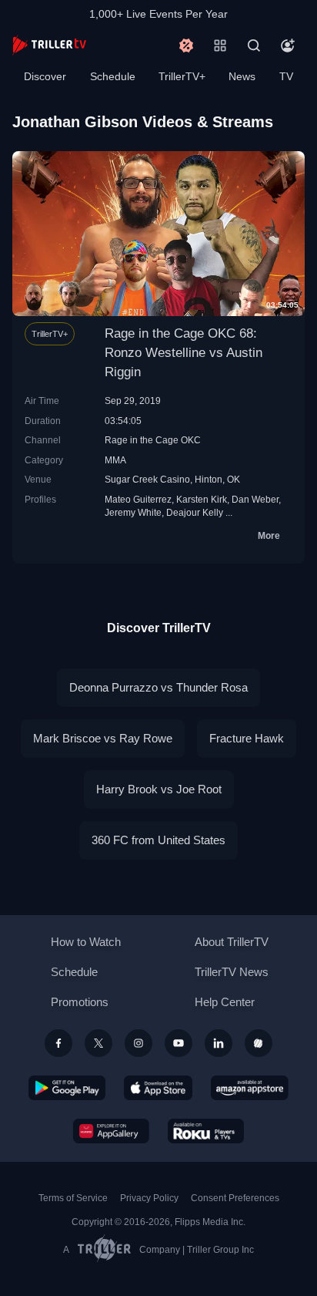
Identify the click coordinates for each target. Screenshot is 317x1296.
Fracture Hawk (246, 738)
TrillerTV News (232, 971)
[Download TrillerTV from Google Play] (66, 1088)
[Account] (288, 45)
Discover (45, 76)
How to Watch (86, 941)
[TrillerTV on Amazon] (250, 1088)
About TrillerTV (232, 941)
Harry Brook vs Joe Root (159, 789)
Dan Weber (255, 499)
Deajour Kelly (194, 512)
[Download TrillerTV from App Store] (158, 1088)
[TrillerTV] (49, 45)
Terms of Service (73, 1198)
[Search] (254, 45)
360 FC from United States (158, 840)
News (242, 76)
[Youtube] (178, 1043)
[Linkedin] (218, 1043)
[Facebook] (58, 1043)
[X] (98, 1043)
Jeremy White (133, 512)
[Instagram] (138, 1043)
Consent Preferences (235, 1198)
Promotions (79, 1001)
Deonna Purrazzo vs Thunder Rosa (158, 687)
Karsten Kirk (201, 499)
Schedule (112, 76)
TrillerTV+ (181, 76)
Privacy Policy (149, 1198)
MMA (115, 460)
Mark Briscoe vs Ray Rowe (102, 738)
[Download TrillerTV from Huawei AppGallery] (111, 1131)
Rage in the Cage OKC (153, 440)
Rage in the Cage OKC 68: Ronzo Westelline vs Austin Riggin (183, 352)
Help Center (225, 1001)
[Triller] (258, 1043)
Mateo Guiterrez (138, 499)
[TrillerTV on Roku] (206, 1131)
